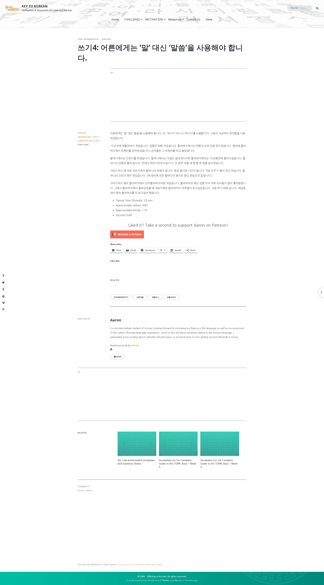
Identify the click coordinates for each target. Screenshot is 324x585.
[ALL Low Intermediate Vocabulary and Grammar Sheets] (137, 444)
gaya (172, 580)
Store (209, 19)
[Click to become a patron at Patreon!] (178, 234)
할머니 (156, 297)
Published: (89, 140)
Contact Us (193, 19)
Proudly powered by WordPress (142, 580)
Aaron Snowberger (187, 580)
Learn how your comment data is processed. (140, 564)
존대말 (141, 297)
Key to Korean (35, 6)
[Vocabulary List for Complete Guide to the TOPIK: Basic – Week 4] (219, 444)
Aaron (82, 132)
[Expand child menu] (142, 19)
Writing (106, 39)
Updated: (88, 136)
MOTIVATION (154, 19)
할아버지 (172, 297)
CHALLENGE (132, 19)
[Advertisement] (191, 95)
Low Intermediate (88, 39)
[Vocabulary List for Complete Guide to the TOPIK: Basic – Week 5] (178, 444)
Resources (174, 19)
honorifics (121, 297)
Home (115, 19)
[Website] (111, 349)
